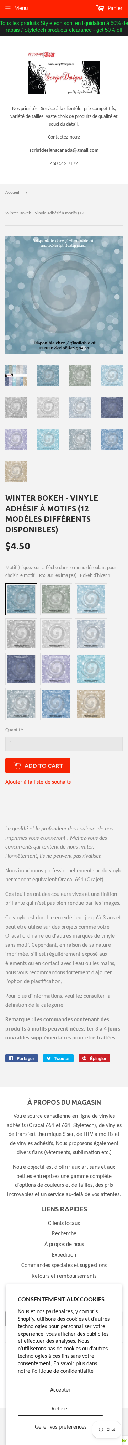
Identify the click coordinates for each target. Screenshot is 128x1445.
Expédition (64, 1255)
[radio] (21, 599)
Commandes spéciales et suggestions (64, 1265)
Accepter (60, 1390)
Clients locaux (64, 1223)
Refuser (60, 1409)
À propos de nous (64, 1244)
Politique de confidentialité (63, 1371)
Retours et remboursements (64, 1276)
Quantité (14, 730)
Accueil (12, 192)
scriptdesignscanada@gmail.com (64, 150)
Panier (114, 8)
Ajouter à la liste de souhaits (38, 782)
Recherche (64, 1234)
